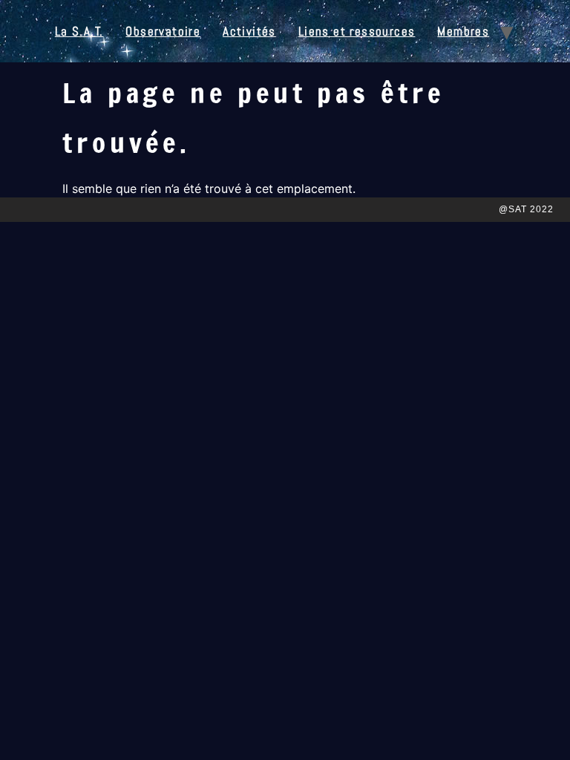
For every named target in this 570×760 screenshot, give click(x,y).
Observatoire (162, 31)
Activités (249, 31)
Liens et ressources (357, 31)
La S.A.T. (79, 31)
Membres (463, 31)
